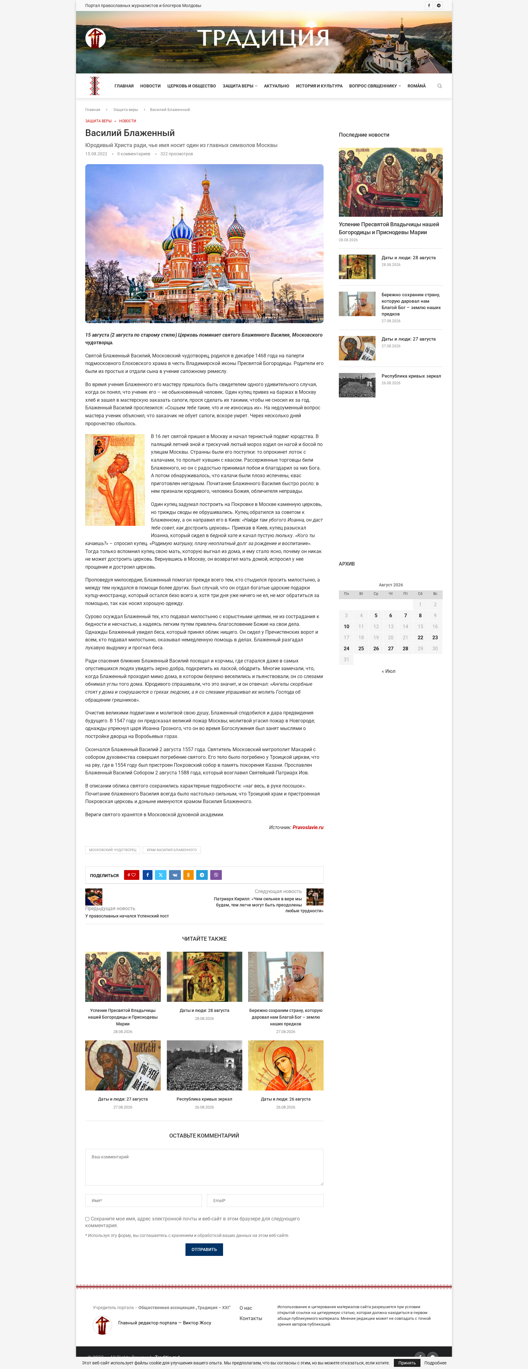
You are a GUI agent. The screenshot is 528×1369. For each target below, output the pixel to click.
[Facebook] (429, 5)
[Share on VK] (175, 875)
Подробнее (435, 1363)
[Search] (440, 86)
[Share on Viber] (216, 875)
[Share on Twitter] (161, 875)
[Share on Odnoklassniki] (188, 875)
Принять (407, 1362)
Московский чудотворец (112, 850)
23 (435, 637)
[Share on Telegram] (202, 875)
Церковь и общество (191, 85)
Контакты (251, 1318)
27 (391, 648)
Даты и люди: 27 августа (123, 1099)
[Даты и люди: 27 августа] (123, 1065)
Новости (150, 85)
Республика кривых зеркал (204, 1099)
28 (405, 648)
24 (346, 648)
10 (346, 626)
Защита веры (238, 85)
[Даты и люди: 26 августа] (286, 1065)
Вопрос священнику (373, 85)
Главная (124, 85)
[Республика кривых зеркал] (204, 1065)
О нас (246, 1308)
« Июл (388, 671)
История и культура (319, 85)
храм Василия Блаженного (172, 850)
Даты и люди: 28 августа (204, 1010)
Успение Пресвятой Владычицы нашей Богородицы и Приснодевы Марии (123, 1017)
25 (361, 648)
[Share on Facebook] (147, 875)
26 (376, 648)
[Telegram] (439, 5)
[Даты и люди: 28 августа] (204, 977)
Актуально (276, 85)
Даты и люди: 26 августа (286, 1099)
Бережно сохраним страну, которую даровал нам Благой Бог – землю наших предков (285, 1017)
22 (420, 637)
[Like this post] (133, 875)
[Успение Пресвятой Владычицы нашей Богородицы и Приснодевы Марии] (123, 977)
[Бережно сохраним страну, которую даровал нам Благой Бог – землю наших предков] (286, 977)
